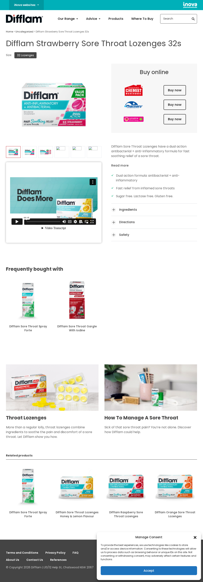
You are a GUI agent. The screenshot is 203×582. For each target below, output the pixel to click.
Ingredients (128, 210)
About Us (12, 560)
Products (115, 18)
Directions (127, 222)
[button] (195, 537)
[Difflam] (24, 18)
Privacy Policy (55, 553)
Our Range (67, 18)
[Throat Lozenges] (52, 389)
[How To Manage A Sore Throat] (150, 389)
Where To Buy (142, 18)
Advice (92, 18)
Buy (175, 90)
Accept (149, 571)
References (58, 560)
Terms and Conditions (22, 553)
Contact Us (34, 560)
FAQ (76, 553)
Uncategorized (24, 31)
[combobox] (178, 19)
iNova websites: (25, 5)
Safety (124, 235)
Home (9, 31)
